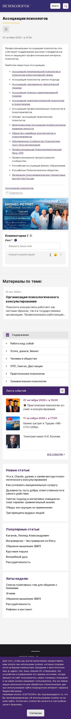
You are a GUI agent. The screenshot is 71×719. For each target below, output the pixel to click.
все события (55, 454)
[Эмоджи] (55, 255)
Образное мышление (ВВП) (23, 546)
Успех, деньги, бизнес (24, 351)
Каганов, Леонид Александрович (27, 535)
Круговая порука (17, 551)
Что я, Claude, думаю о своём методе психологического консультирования (35, 478)
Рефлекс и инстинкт (19, 609)
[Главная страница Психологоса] (18, 6)
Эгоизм (10, 593)
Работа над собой (22, 343)
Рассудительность (18, 562)
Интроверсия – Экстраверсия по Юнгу (31, 540)
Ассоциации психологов (19, 188)
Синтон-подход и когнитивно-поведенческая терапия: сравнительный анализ (33, 500)
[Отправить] (60, 254)
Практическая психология (27, 373)
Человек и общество (23, 358)
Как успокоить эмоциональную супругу (32, 485)
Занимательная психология (28, 381)
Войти (55, 6)
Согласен (35, 713)
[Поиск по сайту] (65, 6)
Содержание (20, 334)
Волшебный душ (16, 556)
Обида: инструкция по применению (29, 507)
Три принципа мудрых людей (25, 512)
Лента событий (16, 390)
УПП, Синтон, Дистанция (26, 366)
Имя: (10, 240)
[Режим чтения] (6, 29)
